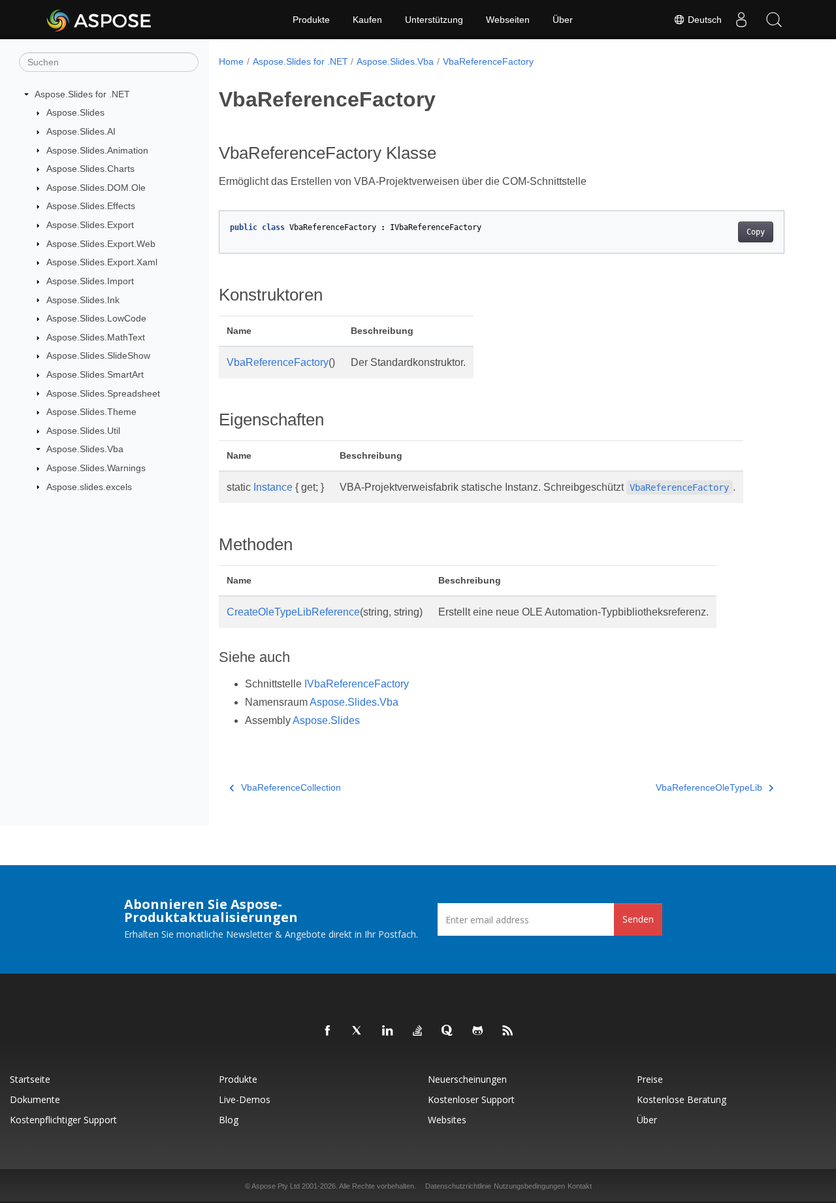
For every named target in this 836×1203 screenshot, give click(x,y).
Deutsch (703, 19)
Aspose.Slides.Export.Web (100, 244)
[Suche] (774, 19)
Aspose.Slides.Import (90, 281)
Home (231, 61)
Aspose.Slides (75, 112)
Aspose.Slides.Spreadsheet (103, 393)
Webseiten (508, 19)
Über (563, 19)
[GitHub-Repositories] (478, 1031)
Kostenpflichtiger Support (63, 1119)
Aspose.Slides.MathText (95, 337)
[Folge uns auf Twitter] (357, 1031)
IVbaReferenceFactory (356, 683)
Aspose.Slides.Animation (97, 150)
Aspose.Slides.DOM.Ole (96, 187)
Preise (650, 1079)
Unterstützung (434, 19)
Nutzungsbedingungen (529, 1186)
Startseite (30, 1079)
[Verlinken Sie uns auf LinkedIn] (387, 1031)
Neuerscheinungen (467, 1079)
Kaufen (367, 19)
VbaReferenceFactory (488, 61)
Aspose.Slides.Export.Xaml (101, 262)
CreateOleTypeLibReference (293, 612)
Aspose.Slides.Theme (91, 411)
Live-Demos (244, 1099)
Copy (756, 232)
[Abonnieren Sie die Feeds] (508, 1031)
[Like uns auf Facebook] (327, 1031)
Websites (447, 1119)
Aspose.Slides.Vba (84, 449)
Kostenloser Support (471, 1099)
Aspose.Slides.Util (83, 430)
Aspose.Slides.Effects (90, 206)
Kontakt (580, 1186)
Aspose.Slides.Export (90, 225)
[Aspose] (99, 19)
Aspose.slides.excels (89, 487)
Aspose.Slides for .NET (82, 94)
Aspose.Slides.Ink (83, 300)
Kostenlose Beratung (681, 1099)
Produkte (311, 19)
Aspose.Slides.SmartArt (95, 374)
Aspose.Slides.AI (81, 131)
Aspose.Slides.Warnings (96, 468)
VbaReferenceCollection (291, 787)
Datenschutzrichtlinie (458, 1186)
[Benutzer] (741, 19)
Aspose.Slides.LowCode (96, 318)
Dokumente (35, 1099)
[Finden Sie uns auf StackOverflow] (418, 1031)
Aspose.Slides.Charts (90, 168)
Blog (228, 1119)
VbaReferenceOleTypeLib (709, 787)
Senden (638, 919)
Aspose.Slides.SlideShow (98, 355)
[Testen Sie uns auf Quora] (448, 1031)
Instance (273, 487)
